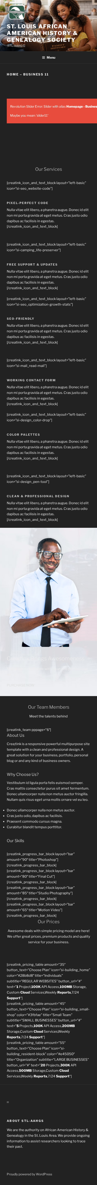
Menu (51, 57)
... (8, 1101)
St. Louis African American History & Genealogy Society (42, 33)
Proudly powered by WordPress (29, 1174)
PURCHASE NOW (21, 685)
